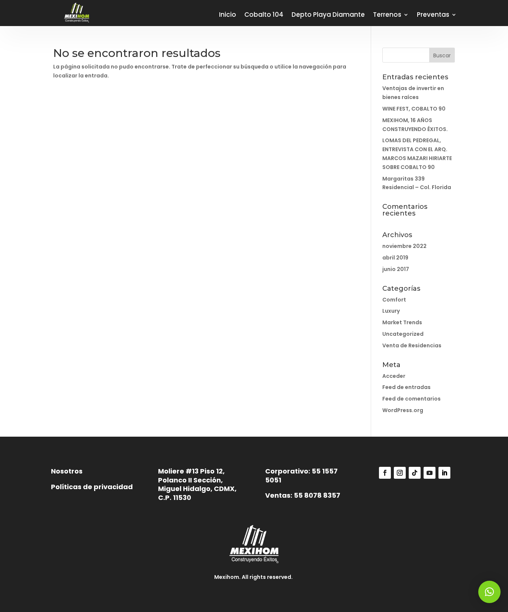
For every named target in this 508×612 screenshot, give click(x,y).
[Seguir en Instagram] (400, 473)
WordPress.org (402, 410)
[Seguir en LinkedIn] (444, 473)
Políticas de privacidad (92, 486)
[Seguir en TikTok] (415, 473)
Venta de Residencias (411, 345)
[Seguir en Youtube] (429, 473)
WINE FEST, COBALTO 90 (414, 108)
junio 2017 (395, 269)
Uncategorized (403, 334)
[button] (489, 592)
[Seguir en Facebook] (385, 473)
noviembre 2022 (404, 246)
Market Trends (402, 322)
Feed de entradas (406, 387)
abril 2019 (395, 257)
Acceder (393, 376)
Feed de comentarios (411, 398)
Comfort (394, 299)
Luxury (391, 311)
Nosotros (67, 471)
